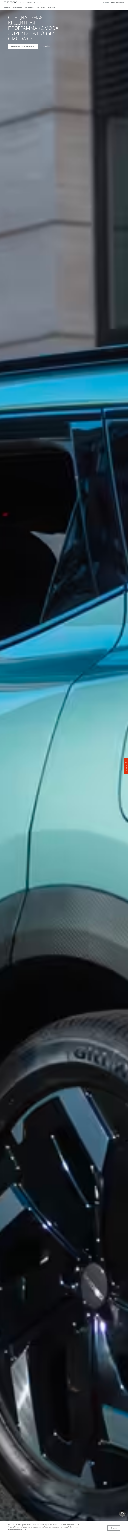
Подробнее (118, 766)
